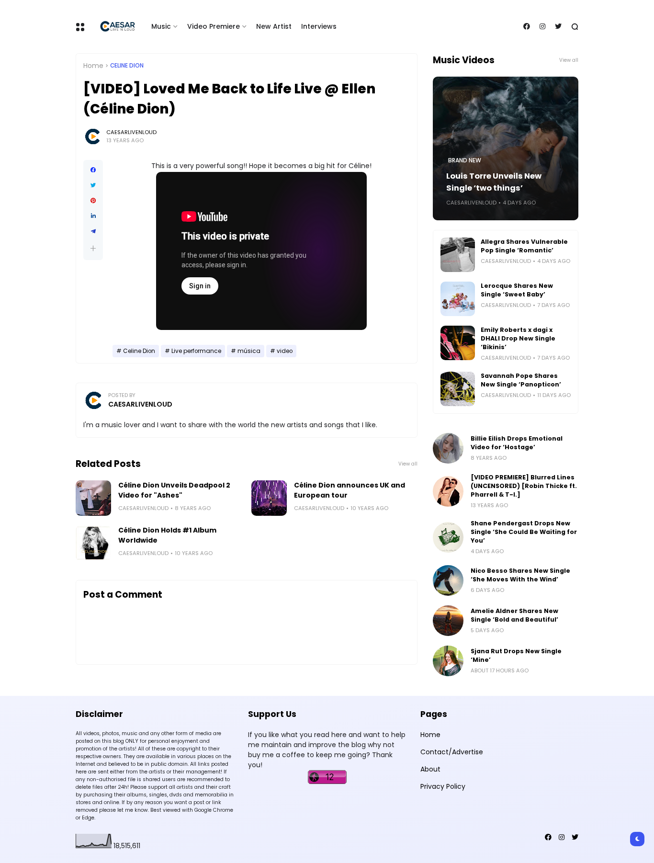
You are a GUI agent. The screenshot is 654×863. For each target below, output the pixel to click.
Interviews (319, 26)
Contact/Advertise (451, 752)
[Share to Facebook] (93, 170)
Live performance (196, 351)
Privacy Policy (442, 786)
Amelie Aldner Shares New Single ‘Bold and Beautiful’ (514, 615)
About (430, 769)
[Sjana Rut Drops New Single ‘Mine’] (448, 661)
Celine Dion (127, 65)
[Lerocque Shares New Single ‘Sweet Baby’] (457, 299)
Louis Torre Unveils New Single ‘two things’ (493, 181)
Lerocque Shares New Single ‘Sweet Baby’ (517, 290)
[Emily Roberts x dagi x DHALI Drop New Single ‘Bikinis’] (457, 343)
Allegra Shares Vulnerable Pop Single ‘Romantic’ (524, 246)
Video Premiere (213, 26)
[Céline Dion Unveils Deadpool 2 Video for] (93, 498)
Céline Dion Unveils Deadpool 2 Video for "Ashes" (174, 490)
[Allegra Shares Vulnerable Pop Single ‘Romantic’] (457, 255)
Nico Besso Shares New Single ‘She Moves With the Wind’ (520, 575)
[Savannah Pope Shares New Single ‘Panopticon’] (457, 389)
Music (161, 26)
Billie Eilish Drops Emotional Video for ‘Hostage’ (517, 442)
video (285, 351)
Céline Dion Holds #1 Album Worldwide (167, 535)
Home (93, 65)
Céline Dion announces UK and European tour (349, 490)
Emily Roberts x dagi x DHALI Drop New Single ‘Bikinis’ (518, 338)
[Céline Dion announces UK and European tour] (269, 498)
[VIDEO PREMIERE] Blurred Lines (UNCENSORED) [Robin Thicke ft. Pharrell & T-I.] (524, 486)
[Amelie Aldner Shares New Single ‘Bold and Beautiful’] (448, 620)
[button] (93, 248)
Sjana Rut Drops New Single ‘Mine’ (516, 655)
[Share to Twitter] (93, 185)
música (248, 351)
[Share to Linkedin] (93, 216)
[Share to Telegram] (93, 231)
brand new (464, 160)
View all (407, 463)
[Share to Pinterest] (93, 201)
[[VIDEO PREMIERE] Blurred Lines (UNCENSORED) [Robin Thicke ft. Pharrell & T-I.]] (448, 491)
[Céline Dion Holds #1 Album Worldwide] (93, 543)
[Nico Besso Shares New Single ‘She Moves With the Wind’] (448, 580)
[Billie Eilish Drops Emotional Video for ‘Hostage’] (448, 448)
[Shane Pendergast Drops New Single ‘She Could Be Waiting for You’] (448, 537)
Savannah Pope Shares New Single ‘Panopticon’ (521, 380)
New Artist (274, 26)
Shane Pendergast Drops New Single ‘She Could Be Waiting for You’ (524, 532)
